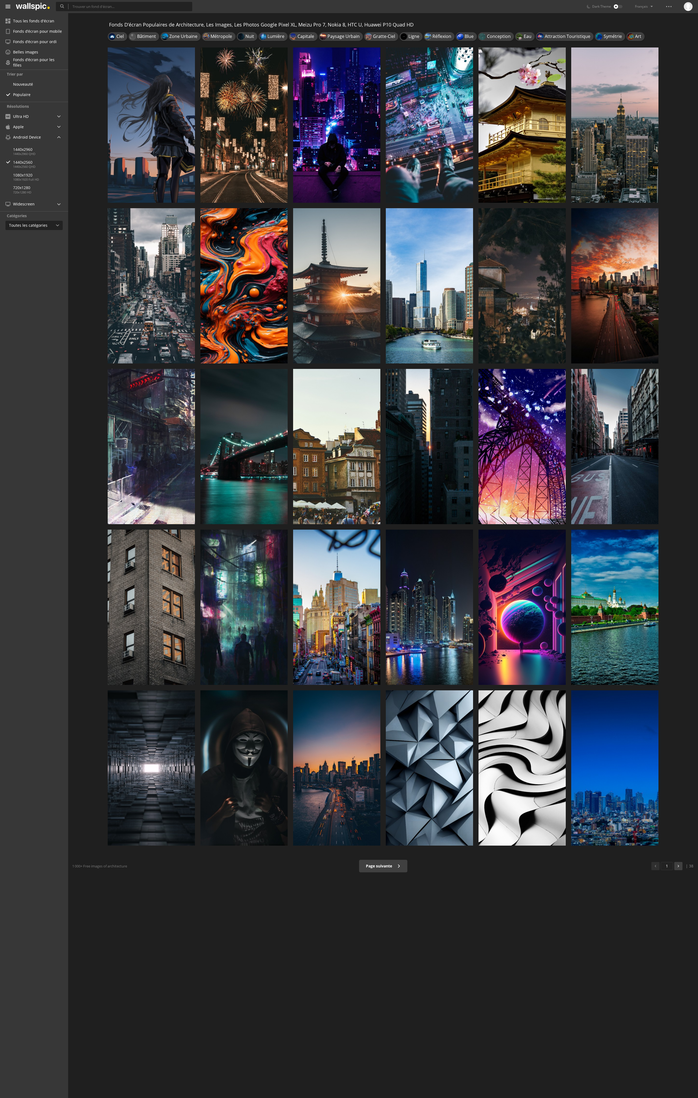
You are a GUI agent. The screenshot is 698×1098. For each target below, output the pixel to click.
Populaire (22, 94)
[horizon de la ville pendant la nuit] (429, 607)
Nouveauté (23, 84)
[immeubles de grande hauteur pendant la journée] (429, 446)
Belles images (25, 52)
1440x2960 (22, 149)
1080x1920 (22, 175)
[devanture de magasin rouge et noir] (151, 446)
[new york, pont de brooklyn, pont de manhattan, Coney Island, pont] (336, 768)
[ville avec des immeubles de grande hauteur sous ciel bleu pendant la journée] (614, 768)
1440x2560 (22, 162)
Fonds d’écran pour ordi (35, 41)
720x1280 (21, 188)
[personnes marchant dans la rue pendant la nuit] (244, 607)
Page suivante (379, 866)
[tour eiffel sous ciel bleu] (522, 446)
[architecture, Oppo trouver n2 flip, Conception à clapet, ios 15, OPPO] (429, 768)
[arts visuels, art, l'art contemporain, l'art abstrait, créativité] (244, 285)
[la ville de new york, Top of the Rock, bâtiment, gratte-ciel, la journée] (614, 125)
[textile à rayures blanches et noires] (522, 768)
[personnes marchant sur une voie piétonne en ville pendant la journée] (151, 285)
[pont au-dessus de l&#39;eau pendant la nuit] (244, 446)
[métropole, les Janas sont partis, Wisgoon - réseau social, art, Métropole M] (336, 125)
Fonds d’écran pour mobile (37, 31)
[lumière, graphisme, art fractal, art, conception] (522, 607)
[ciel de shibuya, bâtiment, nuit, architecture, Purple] (429, 125)
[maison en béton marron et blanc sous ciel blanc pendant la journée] (522, 125)
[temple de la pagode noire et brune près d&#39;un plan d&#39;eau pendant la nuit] (336, 285)
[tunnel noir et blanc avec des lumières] (151, 768)
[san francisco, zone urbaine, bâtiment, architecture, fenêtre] (151, 607)
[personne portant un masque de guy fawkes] (244, 768)
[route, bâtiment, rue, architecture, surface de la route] (614, 446)
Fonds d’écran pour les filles (34, 62)
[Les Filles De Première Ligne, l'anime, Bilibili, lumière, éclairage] (151, 125)
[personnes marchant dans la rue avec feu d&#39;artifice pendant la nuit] (244, 125)
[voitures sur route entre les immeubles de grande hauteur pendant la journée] (336, 607)
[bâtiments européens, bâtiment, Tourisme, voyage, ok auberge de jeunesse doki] (336, 446)
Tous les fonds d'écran (33, 20)
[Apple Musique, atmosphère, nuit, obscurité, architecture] (522, 285)
